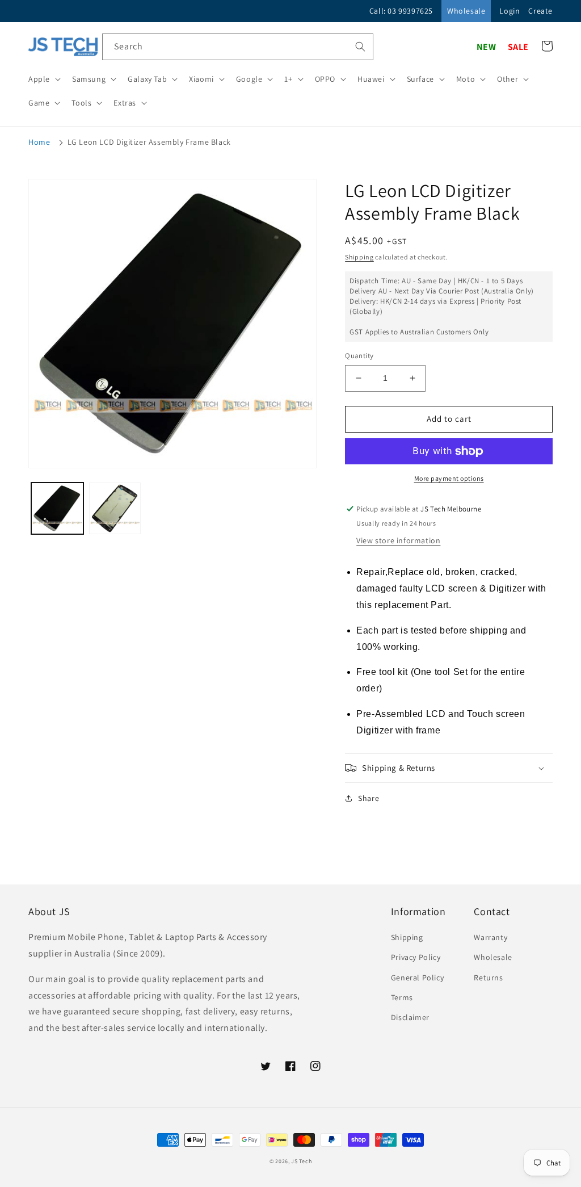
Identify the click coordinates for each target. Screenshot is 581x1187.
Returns (488, 977)
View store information (398, 540)
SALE (518, 47)
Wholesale (466, 11)
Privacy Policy (415, 957)
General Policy (417, 977)
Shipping (359, 257)
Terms (402, 997)
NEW (486, 47)
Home (39, 142)
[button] (43, 79)
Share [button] (368, 798)
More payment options (449, 478)
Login (509, 11)
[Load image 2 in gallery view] (115, 509)
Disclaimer (410, 1017)
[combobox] (238, 47)
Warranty (490, 937)
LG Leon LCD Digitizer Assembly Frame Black (149, 142)
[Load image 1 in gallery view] (57, 509)
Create (540, 11)
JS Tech (301, 1161)
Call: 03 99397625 (401, 11)
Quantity (359, 355)
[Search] (360, 46)
